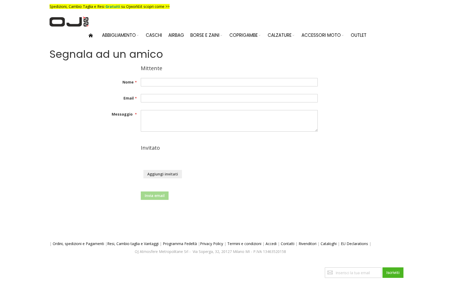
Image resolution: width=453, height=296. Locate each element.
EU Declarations (354, 243)
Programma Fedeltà (180, 243)
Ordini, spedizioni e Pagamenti (78, 243)
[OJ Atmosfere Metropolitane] (69, 22)
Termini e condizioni (244, 243)
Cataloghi (329, 243)
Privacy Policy (211, 243)
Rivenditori (307, 243)
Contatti (287, 243)
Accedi (271, 243)
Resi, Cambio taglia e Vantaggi (133, 243)
